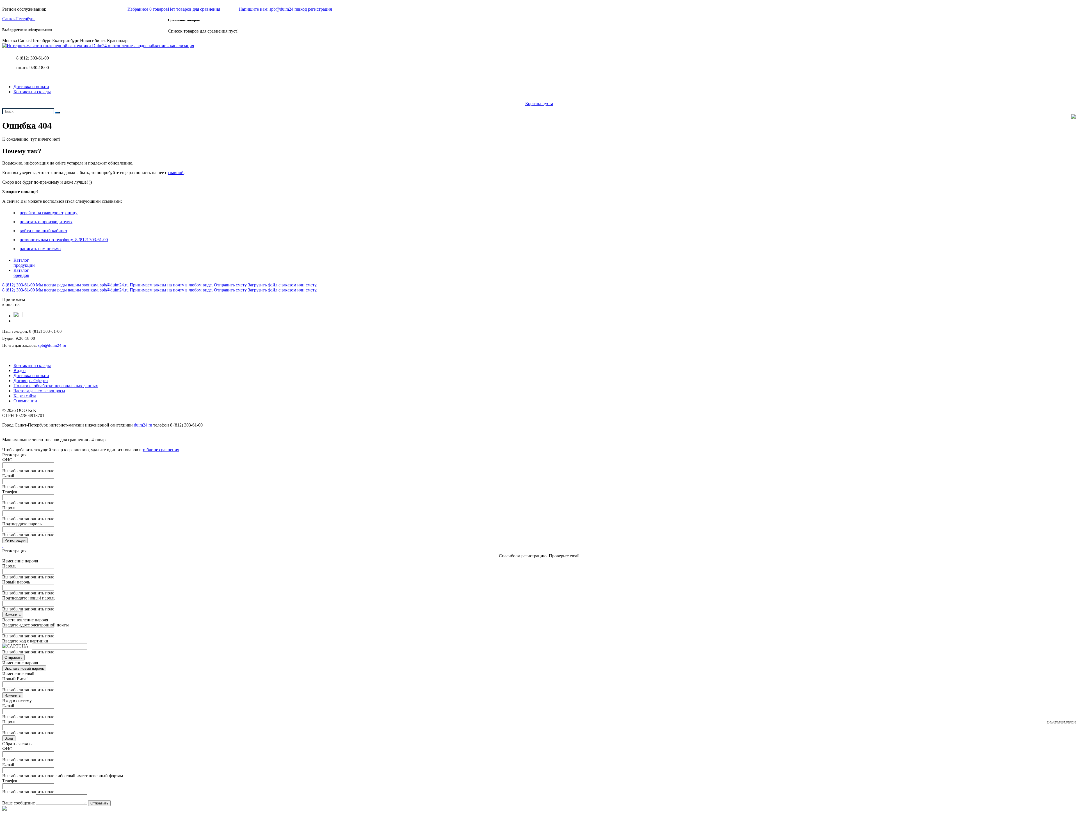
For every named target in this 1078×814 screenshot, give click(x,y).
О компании (25, 400)
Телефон (10, 491)
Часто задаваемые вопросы (39, 390)
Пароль (9, 507)
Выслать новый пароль (24, 668)
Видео (19, 370)
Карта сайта (24, 395)
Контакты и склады (32, 91)
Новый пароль (16, 582)
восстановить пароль (1061, 721)
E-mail (8, 475)
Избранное (147, 9)
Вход (8, 738)
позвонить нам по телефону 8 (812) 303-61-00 (64, 239)
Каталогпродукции (24, 263)
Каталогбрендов (21, 273)
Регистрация (15, 540)
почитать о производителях (46, 221)
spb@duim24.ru (52, 345)
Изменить (12, 614)
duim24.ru (143, 425)
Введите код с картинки (25, 641)
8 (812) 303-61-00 (32, 58)
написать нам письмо (40, 248)
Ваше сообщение (18, 803)
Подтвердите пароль (22, 523)
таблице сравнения (161, 449)
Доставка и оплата (31, 86)
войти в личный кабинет (43, 230)
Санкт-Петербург (18, 18)
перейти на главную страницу (48, 212)
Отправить (13, 657)
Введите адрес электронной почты (35, 625)
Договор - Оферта (30, 380)
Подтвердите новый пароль (28, 598)
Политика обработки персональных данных (55, 385)
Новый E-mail (15, 678)
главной (176, 172)
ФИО (7, 459)
